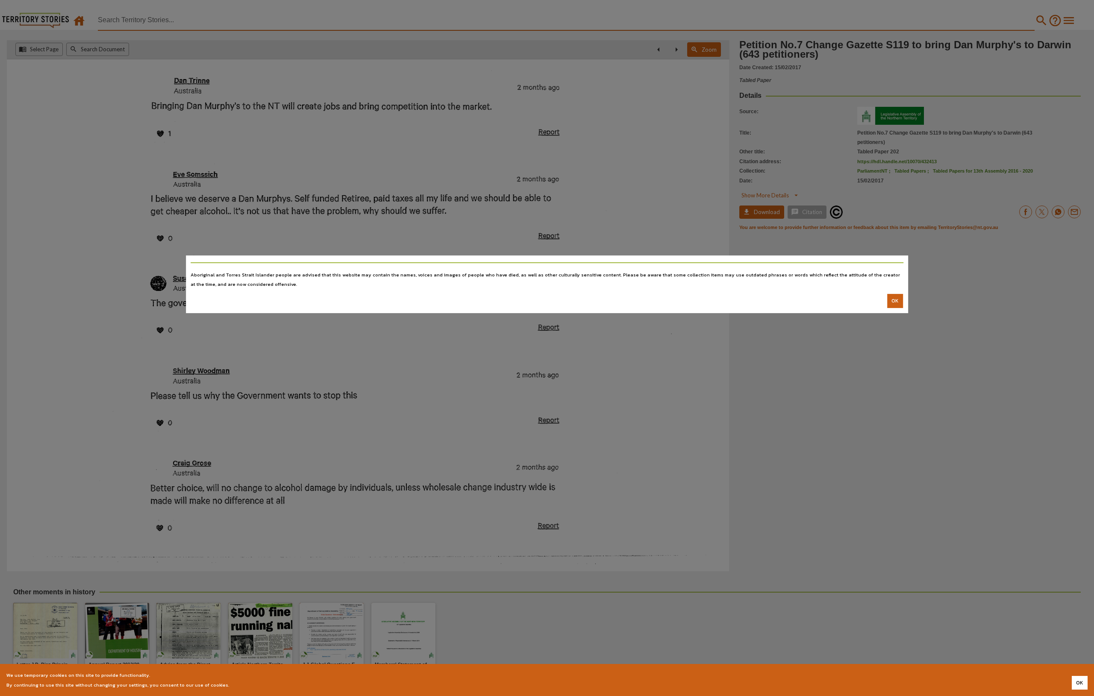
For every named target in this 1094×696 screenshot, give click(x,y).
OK (895, 301)
